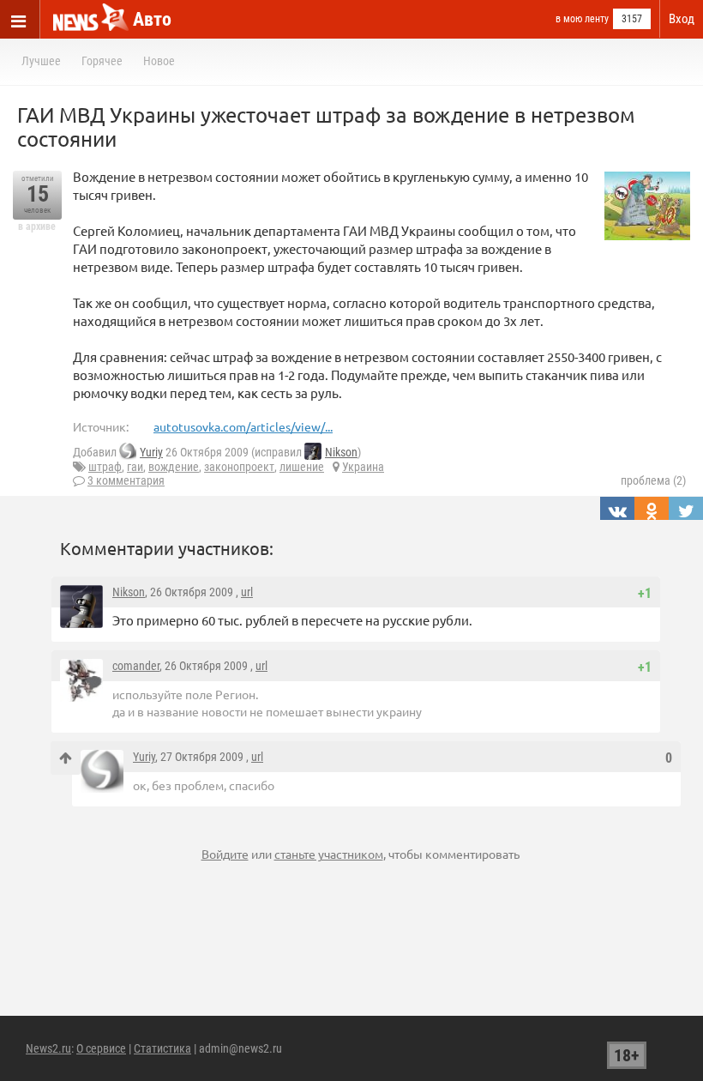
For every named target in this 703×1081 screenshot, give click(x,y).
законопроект (239, 467)
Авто (152, 19)
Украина (363, 467)
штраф (105, 467)
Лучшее (41, 61)
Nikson (341, 452)
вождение (173, 467)
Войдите (225, 853)
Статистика (162, 1048)
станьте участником (328, 853)
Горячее (102, 61)
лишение (301, 467)
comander (135, 666)
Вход (681, 19)
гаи (135, 467)
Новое (159, 61)
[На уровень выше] (66, 758)
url (247, 592)
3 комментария (126, 480)
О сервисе (101, 1048)
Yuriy (151, 452)
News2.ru (48, 1048)
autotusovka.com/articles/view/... (243, 426)
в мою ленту (582, 19)
